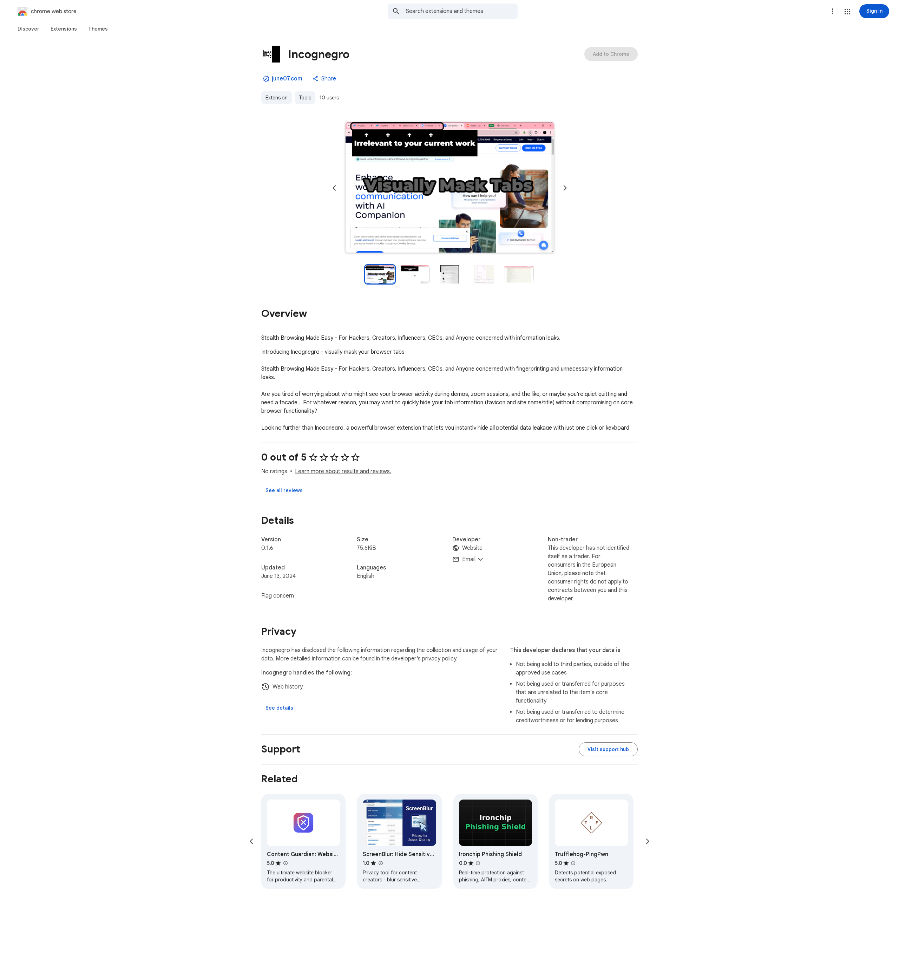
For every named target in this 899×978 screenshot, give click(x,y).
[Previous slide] (334, 188)
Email (468, 559)
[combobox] (462, 11)
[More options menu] (833, 11)
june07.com (287, 78)
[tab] (28, 28)
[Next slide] (565, 188)
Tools (305, 97)
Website (472, 548)
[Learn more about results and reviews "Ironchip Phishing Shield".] (478, 863)
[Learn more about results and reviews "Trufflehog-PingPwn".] (573, 863)
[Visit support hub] (608, 749)
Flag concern (277, 595)
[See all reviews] (284, 490)
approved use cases (541, 672)
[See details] (279, 707)
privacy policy (439, 658)
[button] (847, 12)
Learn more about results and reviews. (343, 471)
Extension (276, 97)
